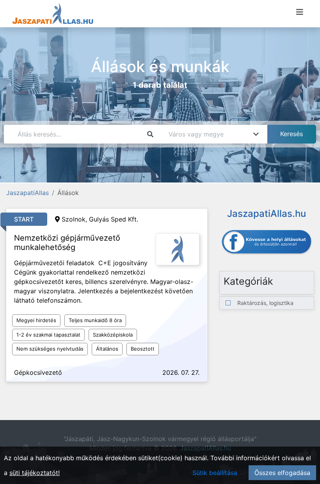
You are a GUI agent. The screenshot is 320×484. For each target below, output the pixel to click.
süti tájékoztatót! (34, 473)
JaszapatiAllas (27, 193)
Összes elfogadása (282, 473)
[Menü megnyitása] (299, 12)
